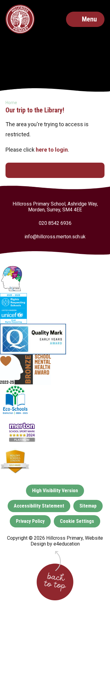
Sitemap (88, 506)
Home (11, 102)
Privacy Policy (30, 521)
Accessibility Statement (39, 506)
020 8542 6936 (55, 223)
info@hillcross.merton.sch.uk (55, 237)
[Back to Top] (55, 582)
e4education (66, 544)
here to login (52, 149)
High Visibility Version (55, 490)
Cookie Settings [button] (77, 521)
